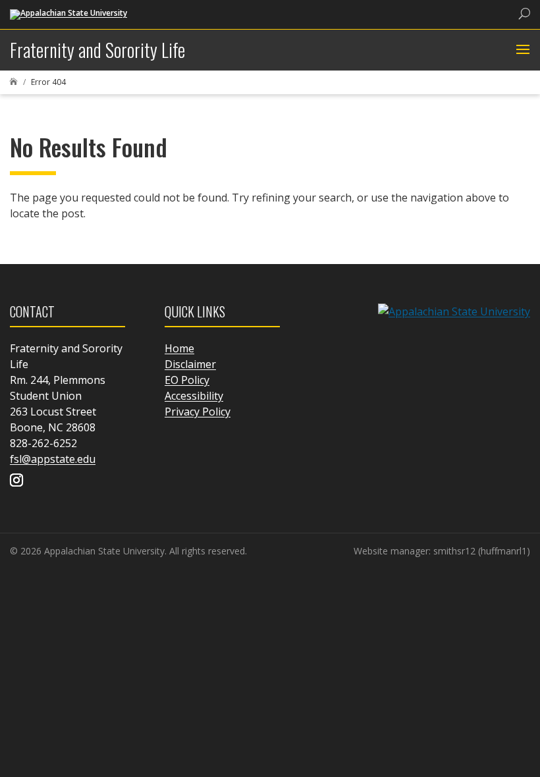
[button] (521, 50)
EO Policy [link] (187, 380)
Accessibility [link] (194, 395)
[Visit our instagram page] (16, 481)
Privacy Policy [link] (197, 411)
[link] (68, 13)
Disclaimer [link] (190, 364)
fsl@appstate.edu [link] (52, 459)
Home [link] (179, 348)
